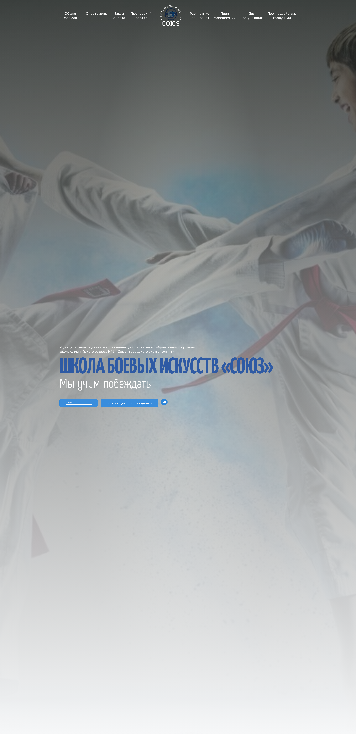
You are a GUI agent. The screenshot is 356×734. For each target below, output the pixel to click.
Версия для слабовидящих (129, 403)
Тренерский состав (141, 15)
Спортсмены (97, 13)
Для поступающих (251, 15)
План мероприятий (225, 15)
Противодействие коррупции (282, 15)
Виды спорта (119, 15)
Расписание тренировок (199, 15)
